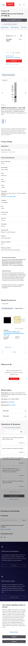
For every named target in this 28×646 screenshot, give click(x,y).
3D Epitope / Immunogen (7, 196)
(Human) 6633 (12, 405)
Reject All (14, 636)
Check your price (10, 56)
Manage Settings (14, 632)
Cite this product (14, 378)
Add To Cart (14, 61)
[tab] (14, 411)
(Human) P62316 (10, 402)
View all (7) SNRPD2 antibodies (14, 20)
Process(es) (6, 416)
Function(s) (6, 410)
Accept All (14, 641)
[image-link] (14, 92)
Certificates (16, 27)
